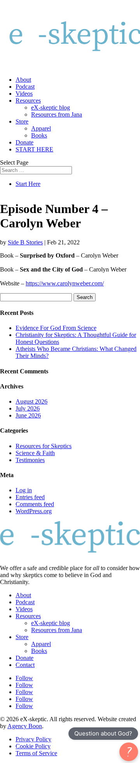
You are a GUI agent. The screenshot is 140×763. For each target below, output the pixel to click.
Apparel (41, 128)
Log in (24, 490)
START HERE (34, 149)
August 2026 (31, 401)
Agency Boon (24, 726)
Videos (24, 93)
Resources (28, 100)
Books (39, 135)
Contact (25, 665)
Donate (24, 142)
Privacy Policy (33, 739)
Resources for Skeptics (44, 446)
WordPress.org (34, 511)
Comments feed (35, 504)
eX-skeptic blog (50, 107)
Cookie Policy (33, 746)
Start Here (28, 183)
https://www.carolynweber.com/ (65, 283)
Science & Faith (35, 453)
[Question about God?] (128, 751)
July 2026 (28, 408)
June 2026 (28, 415)
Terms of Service (36, 753)
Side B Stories (25, 242)
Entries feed (30, 497)
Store (22, 121)
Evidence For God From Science (56, 328)
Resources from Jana (56, 114)
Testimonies (30, 460)
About (23, 79)
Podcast (25, 86)
